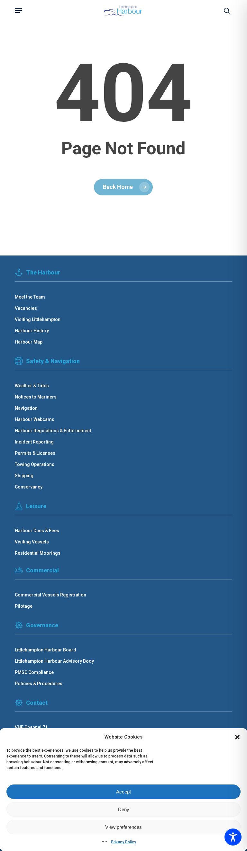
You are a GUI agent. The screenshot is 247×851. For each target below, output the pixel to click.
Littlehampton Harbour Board (45, 649)
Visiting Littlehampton (37, 319)
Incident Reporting (34, 441)
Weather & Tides (32, 385)
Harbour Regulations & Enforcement (53, 430)
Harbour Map (28, 342)
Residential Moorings (37, 553)
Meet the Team (30, 297)
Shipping (24, 475)
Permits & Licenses (35, 453)
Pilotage (23, 606)
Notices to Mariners (36, 396)
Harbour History (32, 330)
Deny (123, 809)
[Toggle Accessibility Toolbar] (233, 837)
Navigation (26, 408)
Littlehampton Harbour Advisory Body (54, 661)
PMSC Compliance (34, 672)
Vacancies (26, 308)
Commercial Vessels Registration (50, 594)
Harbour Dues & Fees (37, 530)
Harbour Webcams (34, 419)
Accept (123, 791)
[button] (237, 737)
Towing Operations (34, 464)
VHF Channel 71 (31, 727)
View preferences (123, 827)
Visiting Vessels (32, 541)
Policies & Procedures (38, 683)
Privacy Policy (123, 842)
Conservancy (28, 486)
